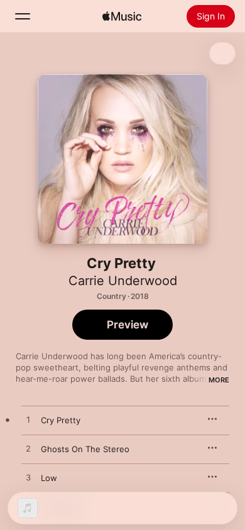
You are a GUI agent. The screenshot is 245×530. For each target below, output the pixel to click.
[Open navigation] (22, 16)
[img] (121, 16)
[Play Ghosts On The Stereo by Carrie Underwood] (28, 449)
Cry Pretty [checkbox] (60, 420)
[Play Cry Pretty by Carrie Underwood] (28, 420)
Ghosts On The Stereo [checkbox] (85, 449)
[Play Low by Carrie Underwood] (28, 478)
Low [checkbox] (49, 478)
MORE (219, 380)
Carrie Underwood (122, 280)
